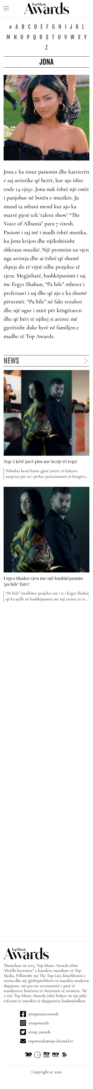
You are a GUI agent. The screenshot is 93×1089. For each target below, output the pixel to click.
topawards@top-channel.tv (50, 1041)
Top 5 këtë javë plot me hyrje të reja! (40, 461)
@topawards (38, 1023)
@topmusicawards (43, 1014)
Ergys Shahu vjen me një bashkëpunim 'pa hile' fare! (43, 581)
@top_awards (39, 1032)
